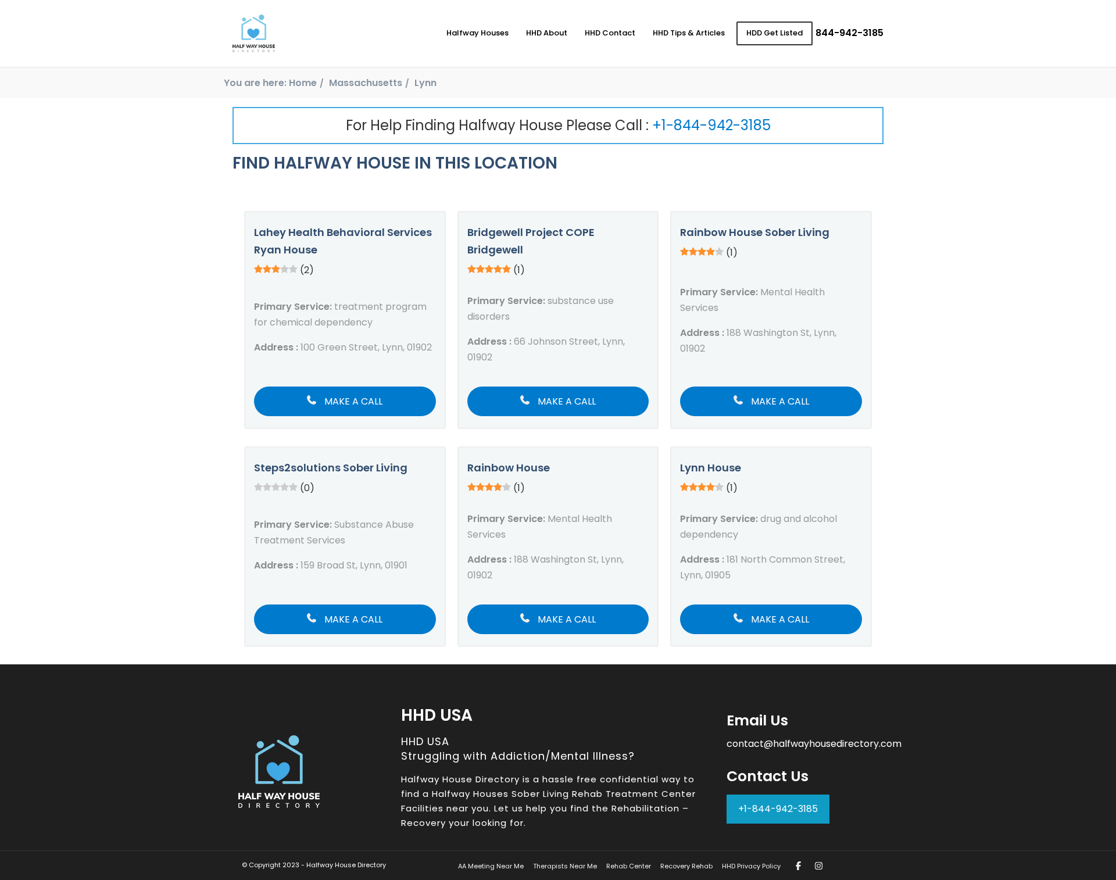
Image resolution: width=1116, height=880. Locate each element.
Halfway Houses (477, 32)
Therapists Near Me (565, 866)
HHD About (546, 32)
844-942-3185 (849, 33)
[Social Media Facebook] (798, 865)
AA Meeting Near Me (491, 866)
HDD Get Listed (774, 32)
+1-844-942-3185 (711, 125)
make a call (352, 401)
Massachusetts (365, 83)
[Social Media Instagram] (818, 865)
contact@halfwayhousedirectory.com (814, 743)
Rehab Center (628, 866)
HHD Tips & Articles (689, 32)
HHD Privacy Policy (751, 866)
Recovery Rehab (686, 866)
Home (303, 83)
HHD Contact (610, 32)
